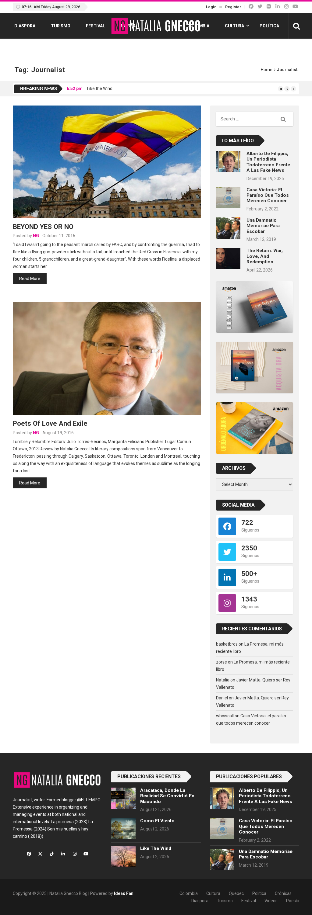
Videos (271, 900)
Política (269, 25)
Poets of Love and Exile (50, 423)
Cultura (234, 25)
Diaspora (24, 25)
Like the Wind (99, 88)
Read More (29, 278)
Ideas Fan (123, 893)
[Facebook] (251, 6)
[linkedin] (278, 6)
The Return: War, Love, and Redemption (264, 256)
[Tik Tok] (269, 6)
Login (211, 7)
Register (233, 7)
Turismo (60, 25)
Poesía (292, 900)
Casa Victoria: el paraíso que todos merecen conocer (267, 195)
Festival (95, 25)
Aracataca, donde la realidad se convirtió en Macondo (167, 796)
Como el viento (157, 820)
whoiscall (225, 715)
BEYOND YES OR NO (43, 226)
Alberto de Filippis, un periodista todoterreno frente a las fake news (268, 162)
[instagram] (286, 6)
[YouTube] (295, 6)
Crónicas (283, 893)
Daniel (222, 697)
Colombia (198, 25)
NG (36, 235)
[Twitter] (260, 6)
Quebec (236, 893)
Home (266, 69)
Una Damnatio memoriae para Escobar (263, 225)
